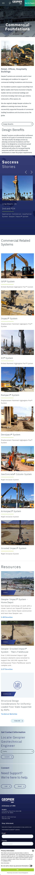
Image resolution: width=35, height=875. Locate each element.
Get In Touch (29, 3)
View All (17, 721)
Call (6, 786)
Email (20, 786)
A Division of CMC (9, 806)
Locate (7, 757)
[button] (26, 172)
